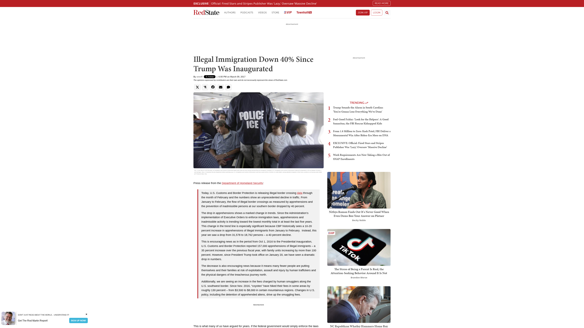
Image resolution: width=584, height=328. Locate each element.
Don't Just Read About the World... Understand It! (43, 315)
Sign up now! (78, 320)
